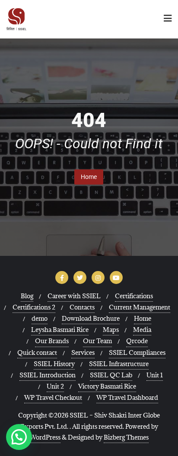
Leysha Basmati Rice (60, 329)
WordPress (45, 437)
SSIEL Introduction (47, 375)
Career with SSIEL (74, 296)
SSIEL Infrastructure (119, 364)
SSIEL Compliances (137, 352)
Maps (111, 329)
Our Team (97, 341)
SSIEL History (54, 364)
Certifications (134, 296)
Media (142, 329)
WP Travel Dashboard (127, 397)
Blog (27, 296)
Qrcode (137, 341)
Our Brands (52, 341)
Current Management (139, 307)
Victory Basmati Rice (107, 386)
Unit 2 (55, 386)
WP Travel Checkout (53, 397)
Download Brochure (91, 318)
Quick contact (37, 352)
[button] (19, 437)
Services (83, 352)
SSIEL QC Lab (111, 375)
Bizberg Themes (126, 437)
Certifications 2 (34, 307)
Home (89, 176)
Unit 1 (154, 375)
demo (40, 318)
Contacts (82, 307)
